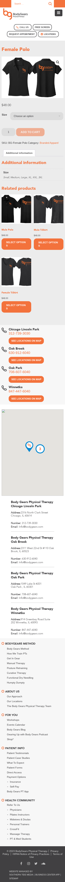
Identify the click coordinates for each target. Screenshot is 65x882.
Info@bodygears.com (31, 526)
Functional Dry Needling (20, 677)
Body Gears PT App (18, 791)
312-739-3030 (19, 333)
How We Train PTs (17, 653)
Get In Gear (13, 658)
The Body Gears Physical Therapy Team (29, 706)
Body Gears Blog (16, 729)
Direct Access (14, 772)
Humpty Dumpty (16, 682)
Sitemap (13, 878)
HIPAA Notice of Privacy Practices (31, 854)
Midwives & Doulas (20, 819)
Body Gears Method (18, 648)
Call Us (24, 27)
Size (4, 114)
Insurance (15, 781)
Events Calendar (16, 724)
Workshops (13, 720)
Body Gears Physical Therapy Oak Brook (32, 540)
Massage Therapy (20, 834)
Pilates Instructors (19, 814)
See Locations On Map (26, 340)
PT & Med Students (20, 838)
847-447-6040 (19, 391)
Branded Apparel (49, 142)
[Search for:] (32, 3)
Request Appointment (22, 34)
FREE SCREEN (42, 27)
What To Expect (15, 762)
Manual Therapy (16, 663)
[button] (58, 62)
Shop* (10, 739)
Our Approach (14, 696)
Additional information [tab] (19, 153)
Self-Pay (14, 786)
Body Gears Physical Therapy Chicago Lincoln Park (32, 504)
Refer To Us (13, 805)
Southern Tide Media (21, 875)
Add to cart (30, 132)
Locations (50, 34)
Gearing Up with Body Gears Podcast (27, 734)
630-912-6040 (19, 353)
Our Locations (14, 701)
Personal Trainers (19, 824)
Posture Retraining (17, 668)
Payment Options (16, 777)
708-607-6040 (19, 372)
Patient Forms (14, 767)
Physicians (15, 809)
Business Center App (47, 875)
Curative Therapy (16, 673)
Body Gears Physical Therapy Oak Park (32, 575)
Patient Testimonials (18, 753)
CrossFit (14, 829)
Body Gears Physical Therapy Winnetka (32, 611)
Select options (16, 244)
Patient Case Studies (18, 758)
